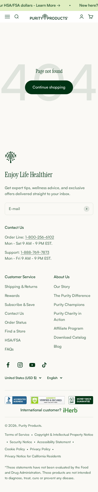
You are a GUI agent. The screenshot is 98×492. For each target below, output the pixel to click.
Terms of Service (17, 434)
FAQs (9, 349)
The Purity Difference (72, 295)
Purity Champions (69, 304)
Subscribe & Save (20, 304)
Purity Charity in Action (67, 316)
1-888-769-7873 (35, 252)
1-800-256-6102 (39, 237)
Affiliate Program (68, 328)
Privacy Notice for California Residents (33, 456)
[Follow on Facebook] (8, 365)
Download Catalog (70, 337)
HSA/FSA (13, 340)
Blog (58, 346)
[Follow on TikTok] (44, 365)
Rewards (12, 295)
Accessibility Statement (54, 442)
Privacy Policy (40, 449)
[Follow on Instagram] (20, 365)
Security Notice (21, 442)
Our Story (62, 286)
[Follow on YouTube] (32, 365)
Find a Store (15, 331)
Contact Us (14, 313)
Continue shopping (49, 87)
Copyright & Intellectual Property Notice (63, 434)
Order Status (15, 322)
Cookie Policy (15, 449)
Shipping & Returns (21, 286)
